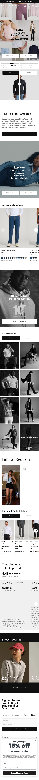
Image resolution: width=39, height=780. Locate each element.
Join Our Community (19, 729)
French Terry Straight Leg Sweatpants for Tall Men (34, 544)
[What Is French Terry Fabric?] (14, 662)
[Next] (36, 230)
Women (17, 715)
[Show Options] (34, 767)
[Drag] (19, 84)
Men (26, 715)
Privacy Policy (6, 759)
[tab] (10, 338)
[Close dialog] (35, 740)
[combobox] (19, 767)
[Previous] (3, 230)
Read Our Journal (19, 688)
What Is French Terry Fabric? (12, 678)
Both (34, 715)
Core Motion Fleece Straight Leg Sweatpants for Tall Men (19, 544)
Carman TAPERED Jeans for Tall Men (11, 251)
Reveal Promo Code (19, 773)
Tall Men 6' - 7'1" (11, 1)
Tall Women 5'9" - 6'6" (26, 1)
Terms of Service (33, 758)
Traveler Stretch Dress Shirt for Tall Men (5, 544)
